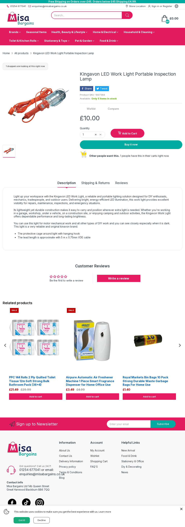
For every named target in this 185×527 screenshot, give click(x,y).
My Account (97, 450)
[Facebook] (12, 503)
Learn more (105, 511)
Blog (61, 477)
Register (167, 6)
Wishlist (94, 455)
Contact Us (65, 455)
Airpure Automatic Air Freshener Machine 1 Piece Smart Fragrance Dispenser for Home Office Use (90, 381)
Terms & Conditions (70, 472)
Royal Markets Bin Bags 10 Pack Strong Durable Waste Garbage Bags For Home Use (145, 381)
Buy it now (131, 144)
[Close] (181, 509)
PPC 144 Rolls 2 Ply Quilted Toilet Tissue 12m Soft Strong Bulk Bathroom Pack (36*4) (32, 381)
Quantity (85, 128)
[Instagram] (40, 503)
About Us (64, 450)
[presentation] (5, 345)
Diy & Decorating (131, 466)
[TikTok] (26, 503)
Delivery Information (71, 461)
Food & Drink (129, 455)
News (124, 472)
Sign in (156, 6)
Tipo (170, 403)
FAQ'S (94, 466)
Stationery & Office (132, 461)
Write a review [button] (118, 278)
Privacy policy (67, 466)
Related (178, 403)
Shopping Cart (98, 461)
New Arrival (128, 450)
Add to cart (35, 396)
